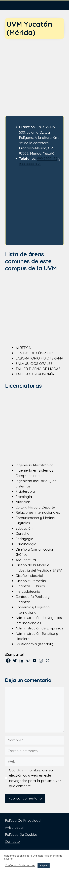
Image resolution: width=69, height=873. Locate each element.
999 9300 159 (47, 158)
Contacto (12, 841)
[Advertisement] (34, 74)
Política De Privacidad (23, 820)
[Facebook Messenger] (34, 661)
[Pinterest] (28, 661)
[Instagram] (41, 661)
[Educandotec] (10, 5)
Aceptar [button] (44, 865)
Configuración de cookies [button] (20, 865)
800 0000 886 (30, 164)
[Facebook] (8, 661)
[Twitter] (15, 661)
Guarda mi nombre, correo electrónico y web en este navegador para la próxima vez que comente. (35, 778)
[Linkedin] (21, 661)
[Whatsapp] (47, 661)
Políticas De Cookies (21, 834)
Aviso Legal (14, 827)
